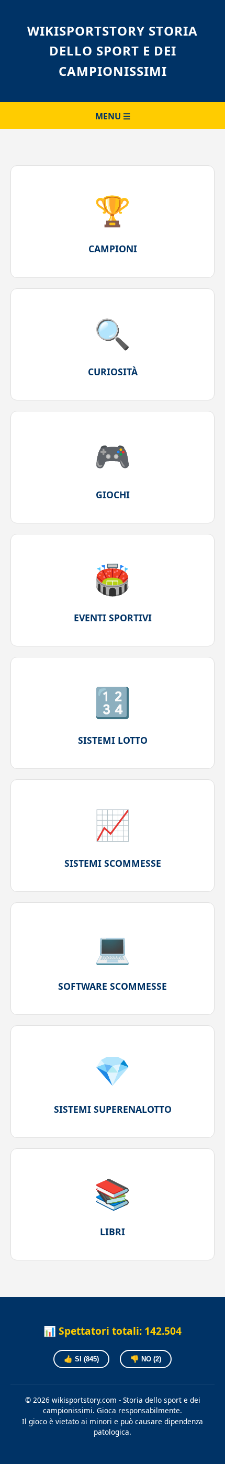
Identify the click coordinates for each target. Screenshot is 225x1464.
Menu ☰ (112, 116)
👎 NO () (145, 1359)
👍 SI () (81, 1359)
